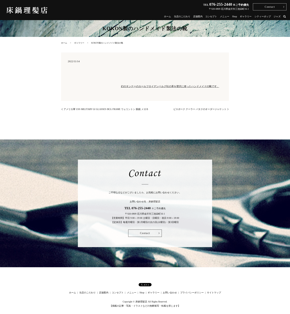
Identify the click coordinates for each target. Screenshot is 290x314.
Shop (234, 16)
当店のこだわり (182, 16)
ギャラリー (246, 16)
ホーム (167, 16)
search (284, 16)
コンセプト (211, 16)
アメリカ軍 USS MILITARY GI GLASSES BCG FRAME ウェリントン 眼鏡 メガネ (106, 109)
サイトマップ (214, 292)
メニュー (224, 16)
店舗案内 (198, 16)
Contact (270, 6)
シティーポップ (262, 16)
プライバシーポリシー (192, 292)
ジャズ (277, 16)
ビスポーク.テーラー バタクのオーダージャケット (199, 109)
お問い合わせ (170, 292)
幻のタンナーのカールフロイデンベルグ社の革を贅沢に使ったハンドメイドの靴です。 (170, 86)
